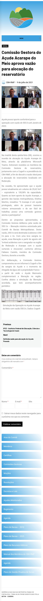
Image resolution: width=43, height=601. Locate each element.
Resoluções (9, 482)
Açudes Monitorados (13, 500)
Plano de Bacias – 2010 (14, 527)
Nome (5, 401)
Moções (7, 473)
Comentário (7, 368)
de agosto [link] (33, 239)
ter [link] (20, 283)
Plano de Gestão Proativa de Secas (19, 572)
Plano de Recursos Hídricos (15, 545)
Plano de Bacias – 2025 (14, 536)
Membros (8, 446)
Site (30, 401)
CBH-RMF (10, 82)
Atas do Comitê (10, 437)
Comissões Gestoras (13, 464)
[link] (20, 155)
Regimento (8, 509)
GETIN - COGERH (7, 596)
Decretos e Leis (10, 491)
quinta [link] (20, 155)
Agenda (7, 518)
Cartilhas (7, 455)
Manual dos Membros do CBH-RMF (19, 554)
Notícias (5, 46)
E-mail (18, 401)
